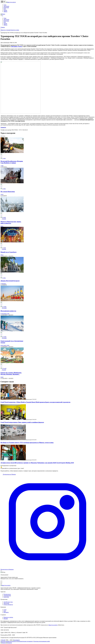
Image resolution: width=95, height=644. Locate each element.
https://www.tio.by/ (53, 625)
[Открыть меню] (3, 2)
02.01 (2, 345)
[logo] (11, 2)
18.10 (2, 194)
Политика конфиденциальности (9, 641)
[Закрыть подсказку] (1, 571)
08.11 (5, 283)
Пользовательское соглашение (25, 641)
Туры (5, 4)
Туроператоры (7, 595)
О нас (5, 609)
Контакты (6, 612)
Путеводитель (7, 594)
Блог (5, 8)
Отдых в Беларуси (8, 604)
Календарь (6, 7)
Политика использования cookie (41, 641)
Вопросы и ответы (8, 617)
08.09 (5, 313)
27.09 (2, 283)
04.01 (5, 345)
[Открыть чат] (1, 582)
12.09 (2, 165)
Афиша (5, 11)
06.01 (2, 226)
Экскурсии (6, 6)
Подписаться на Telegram (9, 474)
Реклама (6, 618)
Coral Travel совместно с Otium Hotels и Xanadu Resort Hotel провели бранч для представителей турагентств (35, 402)
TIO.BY (3, 640)
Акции (5, 10)
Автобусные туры (8, 602)
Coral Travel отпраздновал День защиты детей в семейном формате (22, 422)
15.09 (8, 313)
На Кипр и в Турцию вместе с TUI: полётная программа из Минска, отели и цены (27, 442)
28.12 (2, 255)
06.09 (2, 377)
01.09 (2, 313)
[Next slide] (4, 136)
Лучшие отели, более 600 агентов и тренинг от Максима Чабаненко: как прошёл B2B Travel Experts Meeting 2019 (37, 462)
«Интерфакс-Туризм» (16, 46)
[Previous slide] (2, 136)
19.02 (8, 345)
